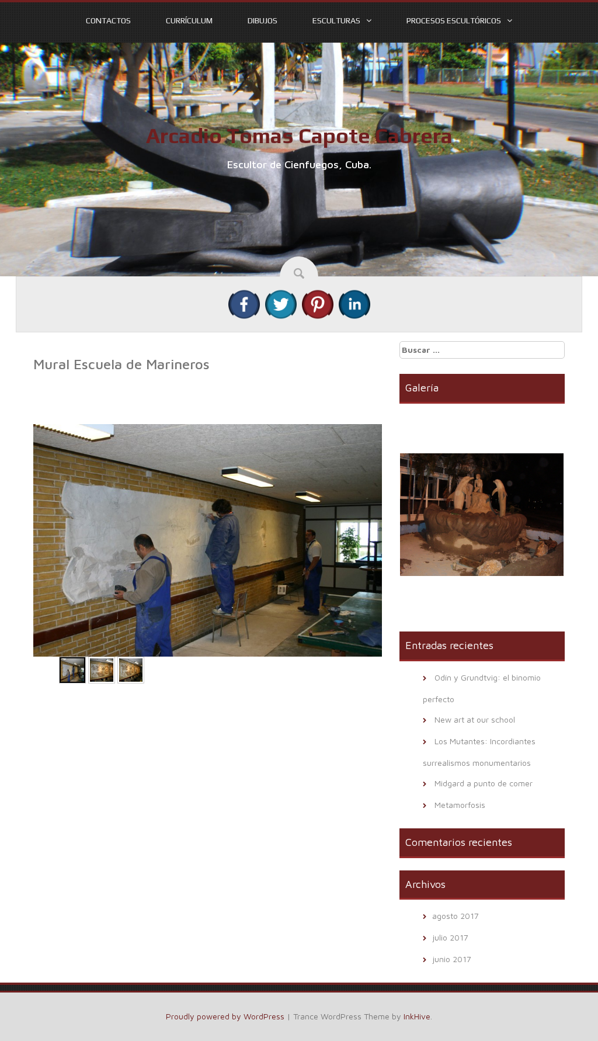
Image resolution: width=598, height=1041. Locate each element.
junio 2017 (451, 959)
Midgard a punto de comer (483, 783)
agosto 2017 (455, 916)
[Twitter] (280, 303)
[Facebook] (244, 303)
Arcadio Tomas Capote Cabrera (299, 135)
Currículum (189, 20)
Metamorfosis (459, 805)
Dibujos (262, 20)
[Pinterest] (317, 303)
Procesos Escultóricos (453, 20)
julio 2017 (450, 937)
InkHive (417, 1016)
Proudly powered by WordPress (225, 1016)
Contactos (108, 20)
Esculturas (336, 20)
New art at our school (474, 719)
